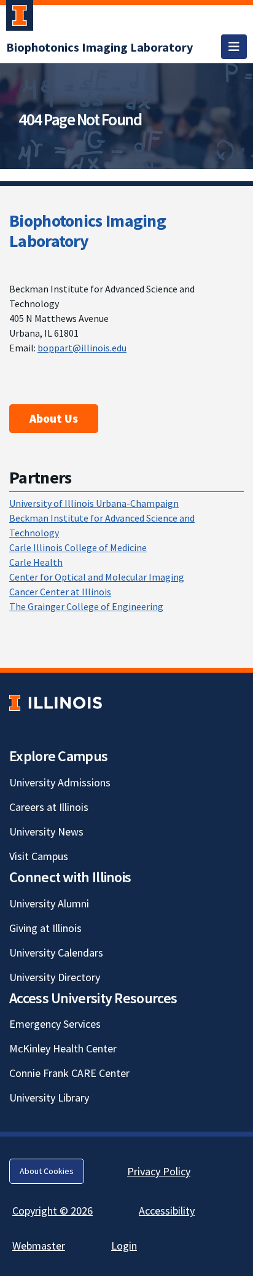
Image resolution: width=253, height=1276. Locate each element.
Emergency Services (55, 1024)
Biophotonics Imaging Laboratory (87, 230)
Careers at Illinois (48, 807)
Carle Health (36, 562)
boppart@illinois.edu (81, 348)
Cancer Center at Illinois (60, 591)
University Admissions (60, 782)
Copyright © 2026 (52, 1211)
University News (46, 831)
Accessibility (167, 1211)
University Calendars (56, 952)
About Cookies (47, 1170)
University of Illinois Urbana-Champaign (94, 503)
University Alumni (49, 903)
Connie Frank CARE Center (69, 1073)
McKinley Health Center (63, 1048)
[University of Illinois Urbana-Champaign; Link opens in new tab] (19, 18)
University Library (49, 1097)
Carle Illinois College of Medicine (78, 547)
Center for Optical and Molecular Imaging (96, 577)
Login (124, 1246)
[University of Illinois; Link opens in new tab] (55, 702)
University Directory (54, 977)
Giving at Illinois (45, 928)
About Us (53, 418)
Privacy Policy (158, 1171)
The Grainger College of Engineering (86, 606)
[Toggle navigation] (234, 46)
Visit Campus (38, 856)
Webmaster (38, 1246)
